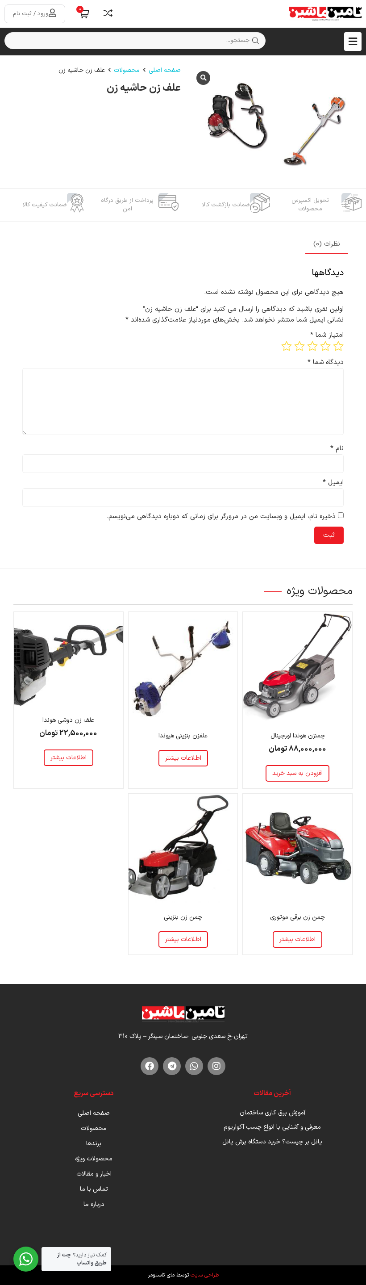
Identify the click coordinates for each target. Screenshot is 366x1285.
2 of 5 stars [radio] (325, 346)
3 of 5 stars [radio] (312, 346)
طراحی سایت (205, 1275)
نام (337, 448)
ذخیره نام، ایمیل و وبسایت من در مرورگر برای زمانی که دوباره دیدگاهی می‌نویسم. (221, 516)
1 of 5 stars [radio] (338, 346)
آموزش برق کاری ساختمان (272, 1113)
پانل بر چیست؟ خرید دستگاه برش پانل (272, 1142)
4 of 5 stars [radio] (299, 346)
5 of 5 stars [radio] (286, 346)
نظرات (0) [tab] (326, 244)
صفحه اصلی (165, 70)
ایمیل (333, 482)
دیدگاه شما (326, 362)
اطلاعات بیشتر (183, 758)
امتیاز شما (327, 335)
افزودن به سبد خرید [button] (297, 773)
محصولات (127, 70)
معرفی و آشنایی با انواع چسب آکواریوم (272, 1127)
